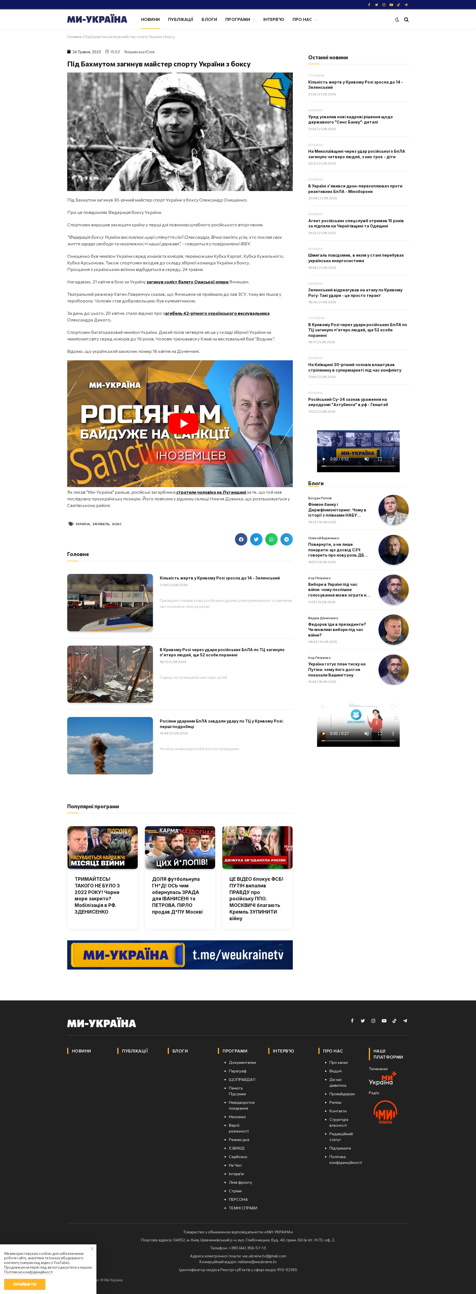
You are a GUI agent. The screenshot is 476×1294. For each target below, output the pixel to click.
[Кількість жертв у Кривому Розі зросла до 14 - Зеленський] (110, 602)
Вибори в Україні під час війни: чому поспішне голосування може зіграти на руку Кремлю (338, 590)
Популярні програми (93, 806)
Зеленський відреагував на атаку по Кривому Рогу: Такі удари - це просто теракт (355, 293)
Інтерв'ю (273, 19)
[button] (241, 539)
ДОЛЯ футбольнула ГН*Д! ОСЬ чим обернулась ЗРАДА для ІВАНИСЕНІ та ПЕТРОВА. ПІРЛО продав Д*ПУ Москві (177, 895)
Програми (237, 19)
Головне (316, 75)
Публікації (181, 19)
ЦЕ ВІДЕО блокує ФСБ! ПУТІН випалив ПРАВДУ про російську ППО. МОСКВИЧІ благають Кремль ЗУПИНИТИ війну (256, 898)
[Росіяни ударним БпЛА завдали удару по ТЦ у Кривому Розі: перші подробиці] (110, 745)
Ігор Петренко (319, 578)
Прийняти (24, 1284)
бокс (117, 524)
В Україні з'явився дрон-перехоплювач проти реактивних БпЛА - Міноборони (355, 189)
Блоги (209, 19)
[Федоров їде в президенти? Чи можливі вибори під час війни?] (393, 629)
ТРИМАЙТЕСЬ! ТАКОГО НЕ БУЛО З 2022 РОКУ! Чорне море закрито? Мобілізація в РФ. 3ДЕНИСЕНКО (97, 895)
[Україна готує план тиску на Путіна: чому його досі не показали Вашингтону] (393, 669)
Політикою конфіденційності (28, 1272)
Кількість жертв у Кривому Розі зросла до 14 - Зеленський (220, 578)
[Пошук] (406, 19)
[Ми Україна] (97, 19)
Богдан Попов (320, 498)
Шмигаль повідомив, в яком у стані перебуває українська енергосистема (356, 258)
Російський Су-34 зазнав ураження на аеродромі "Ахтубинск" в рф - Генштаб (348, 402)
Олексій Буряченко (323, 538)
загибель (101, 524)
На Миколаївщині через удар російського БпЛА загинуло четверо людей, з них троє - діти (356, 154)
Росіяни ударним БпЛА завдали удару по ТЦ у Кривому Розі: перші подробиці (221, 724)
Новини (150, 19)
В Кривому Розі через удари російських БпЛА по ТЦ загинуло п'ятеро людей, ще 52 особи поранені (222, 652)
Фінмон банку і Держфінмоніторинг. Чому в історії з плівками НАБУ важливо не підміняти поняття (337, 510)
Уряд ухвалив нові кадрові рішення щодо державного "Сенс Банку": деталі (350, 119)
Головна (74, 36)
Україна (82, 524)
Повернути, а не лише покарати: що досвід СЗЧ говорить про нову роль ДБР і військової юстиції (338, 550)
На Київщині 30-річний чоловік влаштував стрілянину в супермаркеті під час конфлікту (354, 367)
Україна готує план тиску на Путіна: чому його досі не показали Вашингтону (337, 669)
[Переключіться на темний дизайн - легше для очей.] (397, 19)
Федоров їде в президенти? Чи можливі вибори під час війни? (337, 629)
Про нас (302, 19)
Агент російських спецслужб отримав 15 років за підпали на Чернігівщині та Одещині (356, 223)
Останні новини (328, 57)
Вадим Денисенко (323, 618)
